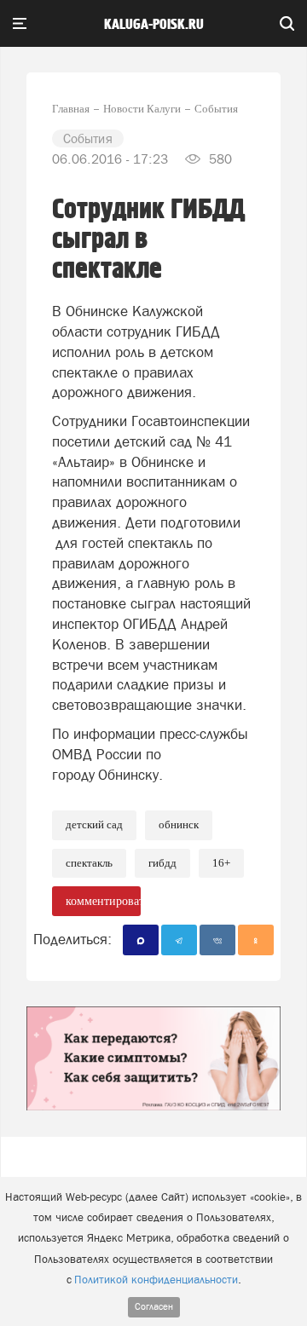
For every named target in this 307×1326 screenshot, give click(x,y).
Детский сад (94, 824)
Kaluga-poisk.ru (154, 24)
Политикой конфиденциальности (156, 1279)
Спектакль (89, 862)
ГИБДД (162, 862)
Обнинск (179, 824)
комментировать (103, 901)
